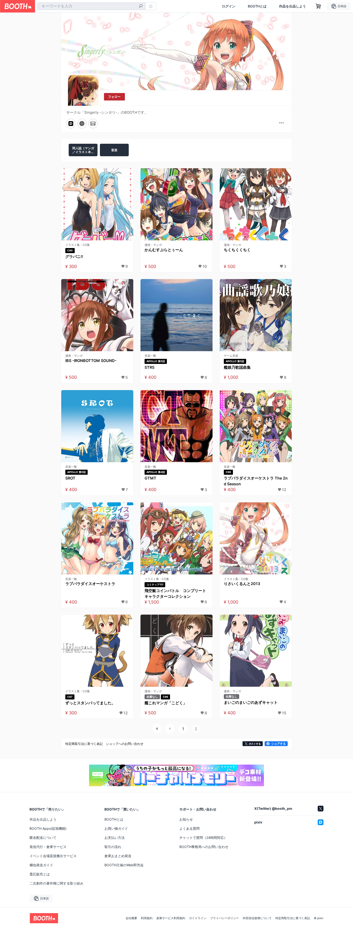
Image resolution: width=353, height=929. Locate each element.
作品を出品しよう (292, 6)
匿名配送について (43, 837)
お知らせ (186, 819)
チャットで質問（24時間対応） (203, 837)
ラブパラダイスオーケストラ (90, 583)
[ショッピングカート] (318, 6)
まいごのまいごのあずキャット (251, 702)
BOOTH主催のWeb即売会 (124, 865)
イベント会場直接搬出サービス (53, 856)
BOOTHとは (257, 6)
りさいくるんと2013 (242, 583)
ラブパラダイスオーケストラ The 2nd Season (256, 481)
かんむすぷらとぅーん (164, 249)
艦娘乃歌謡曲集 (237, 367)
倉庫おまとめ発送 (117, 856)
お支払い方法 (114, 837)
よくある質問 (189, 828)
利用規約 (146, 918)
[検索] (141, 6)
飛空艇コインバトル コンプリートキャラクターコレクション (175, 593)
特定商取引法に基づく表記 (292, 918)
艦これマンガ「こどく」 (166, 702)
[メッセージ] (92, 123)
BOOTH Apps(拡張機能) (48, 828)
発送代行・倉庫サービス (48, 847)
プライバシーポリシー (224, 918)
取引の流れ (112, 847)
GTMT (150, 478)
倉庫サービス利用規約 (170, 918)
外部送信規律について (257, 918)
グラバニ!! (74, 256)
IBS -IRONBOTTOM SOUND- (90, 360)
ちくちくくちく (237, 249)
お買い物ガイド (116, 828)
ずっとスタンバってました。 (90, 702)
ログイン (228, 6)
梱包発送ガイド (41, 865)
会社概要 (131, 918)
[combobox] (91, 6)
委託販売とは (40, 874)
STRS (149, 367)
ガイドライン (197, 918)
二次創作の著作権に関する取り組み (56, 883)
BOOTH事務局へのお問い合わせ (203, 847)
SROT (70, 478)
